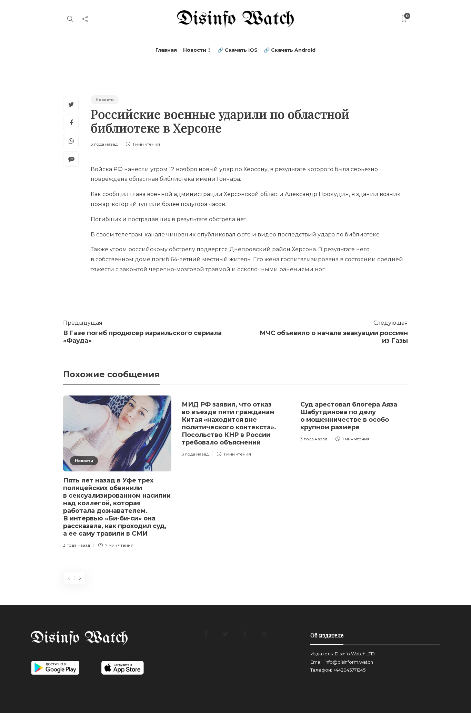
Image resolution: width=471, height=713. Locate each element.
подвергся (212, 249)
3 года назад (104, 144)
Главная (166, 50)
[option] (117, 473)
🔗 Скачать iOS (238, 50)
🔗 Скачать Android (289, 50)
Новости (194, 50)
